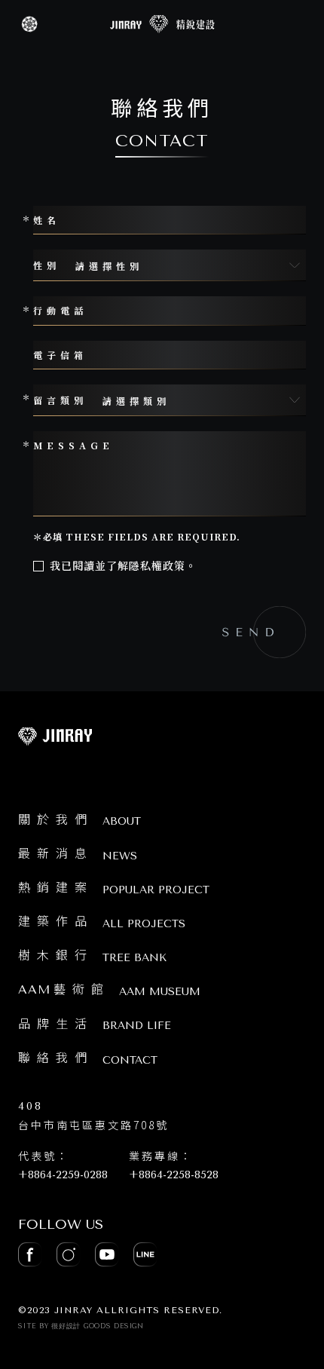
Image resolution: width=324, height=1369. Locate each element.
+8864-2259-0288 (63, 1174)
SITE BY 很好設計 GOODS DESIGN (81, 1326)
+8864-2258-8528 (174, 1174)
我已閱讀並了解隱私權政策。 (123, 565)
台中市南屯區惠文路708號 (93, 1116)
